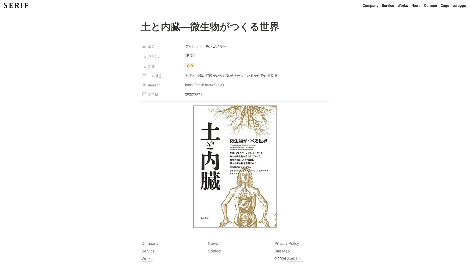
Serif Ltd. (295, 258)
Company (370, 5)
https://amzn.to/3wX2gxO (204, 84)
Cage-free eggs (453, 5)
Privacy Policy (286, 243)
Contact (430, 5)
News (416, 5)
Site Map (282, 251)
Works (403, 5)
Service (388, 5)
